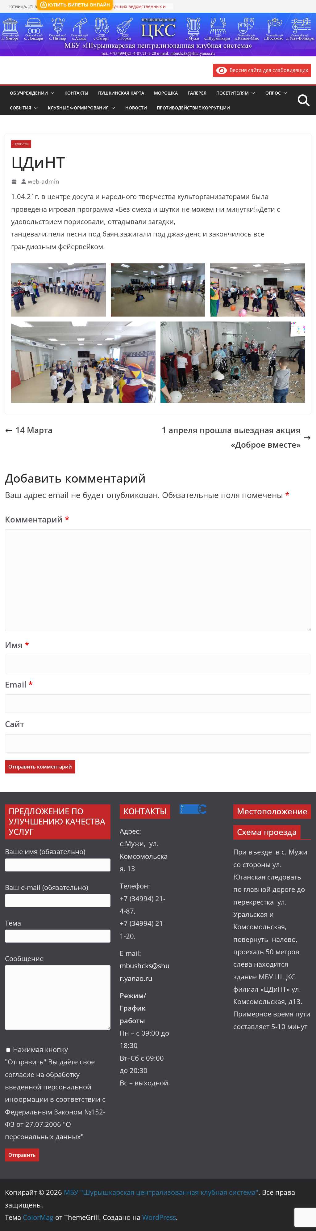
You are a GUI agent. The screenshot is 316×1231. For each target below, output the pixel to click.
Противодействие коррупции (193, 108)
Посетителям (232, 93)
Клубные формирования (78, 108)
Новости (136, 108)
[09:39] (14, 182)
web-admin (43, 181)
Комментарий (37, 519)
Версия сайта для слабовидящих (267, 70)
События (20, 108)
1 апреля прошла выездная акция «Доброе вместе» (231, 437)
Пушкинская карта (121, 93)
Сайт (14, 724)
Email (19, 684)
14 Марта (33, 430)
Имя (17, 645)
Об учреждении (29, 93)
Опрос (273, 93)
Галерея (197, 93)
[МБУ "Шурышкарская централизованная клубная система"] (158, 17)
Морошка (166, 93)
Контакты (76, 93)
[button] (51, 93)
